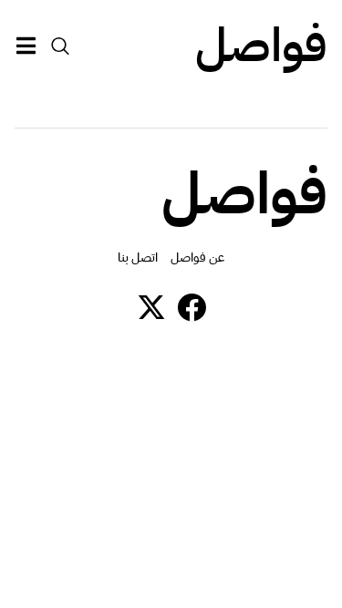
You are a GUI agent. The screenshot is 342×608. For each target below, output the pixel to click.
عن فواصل (197, 257)
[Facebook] (191, 307)
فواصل (261, 45)
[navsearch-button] (60, 45)
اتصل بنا (138, 257)
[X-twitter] (151, 307)
